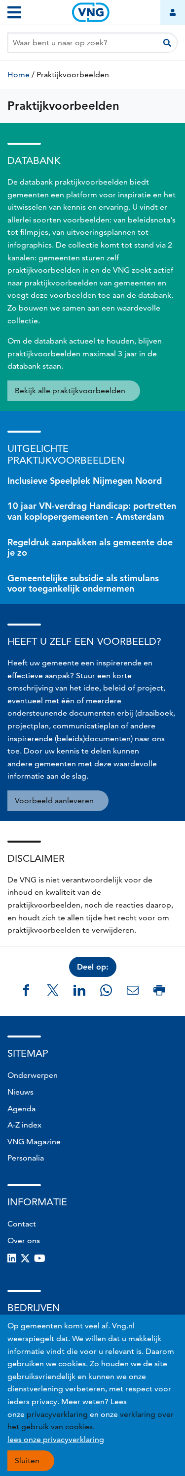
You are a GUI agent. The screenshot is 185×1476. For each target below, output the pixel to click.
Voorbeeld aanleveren (54, 800)
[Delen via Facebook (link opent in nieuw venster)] (26, 990)
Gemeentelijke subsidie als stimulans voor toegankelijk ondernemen (83, 583)
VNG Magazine (34, 1141)
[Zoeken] (167, 42)
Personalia (25, 1157)
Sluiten (27, 1460)
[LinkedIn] (11, 1258)
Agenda (21, 1108)
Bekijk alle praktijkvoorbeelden (70, 390)
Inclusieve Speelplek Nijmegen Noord (84, 480)
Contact (21, 1223)
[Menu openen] (14, 12)
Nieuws (20, 1092)
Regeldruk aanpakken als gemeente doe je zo (90, 547)
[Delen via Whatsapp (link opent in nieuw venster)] (106, 990)
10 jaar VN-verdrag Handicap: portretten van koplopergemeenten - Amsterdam (91, 511)
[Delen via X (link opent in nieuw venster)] (53, 990)
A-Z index (24, 1125)
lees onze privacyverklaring (55, 1439)
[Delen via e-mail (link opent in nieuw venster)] (133, 990)
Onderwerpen (32, 1075)
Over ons (23, 1240)
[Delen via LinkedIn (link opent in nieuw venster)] (79, 990)
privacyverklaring (57, 1414)
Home (18, 74)
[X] (25, 1258)
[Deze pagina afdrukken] (159, 990)
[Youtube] (39, 1258)
